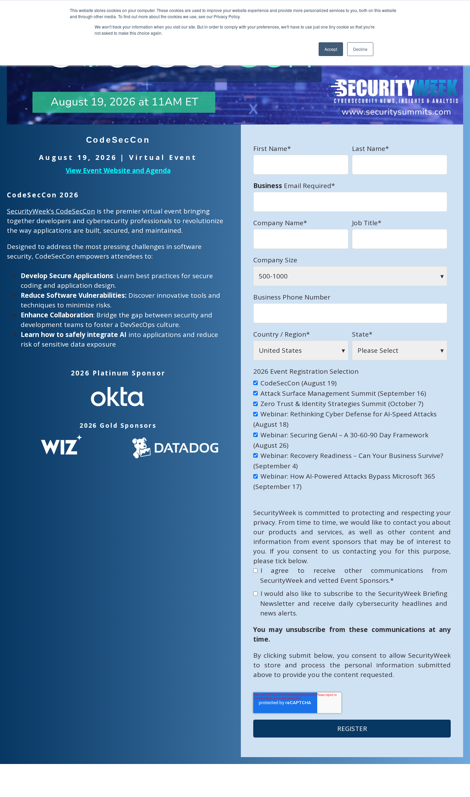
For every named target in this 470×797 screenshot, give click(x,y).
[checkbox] (350, 435)
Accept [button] (330, 49)
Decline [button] (360, 49)
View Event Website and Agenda (118, 170)
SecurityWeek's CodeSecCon (51, 211)
